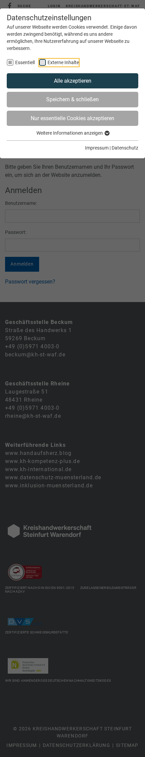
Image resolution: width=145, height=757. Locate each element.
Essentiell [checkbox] (25, 62)
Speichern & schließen (72, 99)
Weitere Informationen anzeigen (70, 133)
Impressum (97, 148)
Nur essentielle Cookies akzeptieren (72, 118)
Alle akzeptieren (72, 81)
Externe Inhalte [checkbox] (63, 62)
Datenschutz (125, 148)
